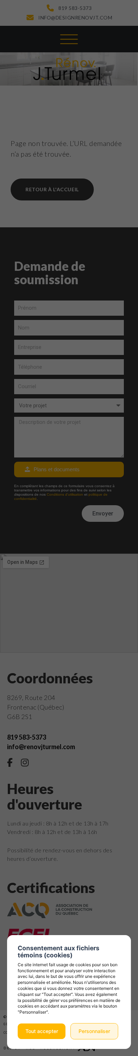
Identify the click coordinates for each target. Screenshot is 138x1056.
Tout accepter (41, 1031)
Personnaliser (94, 1031)
